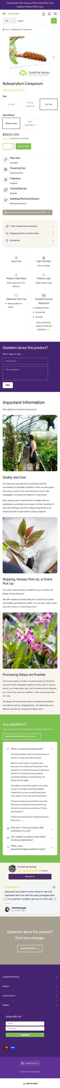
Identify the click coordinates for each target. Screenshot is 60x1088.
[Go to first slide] (55, 899)
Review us (30, 876)
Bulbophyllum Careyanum (22, 29)
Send (7, 385)
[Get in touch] (49, 14)
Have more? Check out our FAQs (20, 736)
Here (41, 6)
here (48, 329)
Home (7, 29)
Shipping (6, 138)
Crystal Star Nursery (26, 866)
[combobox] (37, 20)
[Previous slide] (5, 899)
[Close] (49, 212)
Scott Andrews (19, 908)
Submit (25, 1034)
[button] (4, 14)
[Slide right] (53, 57)
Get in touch (28, 948)
